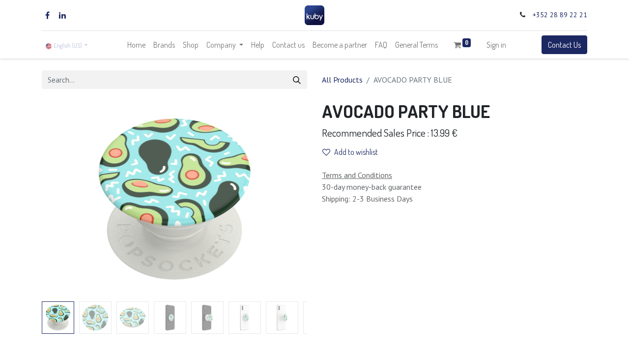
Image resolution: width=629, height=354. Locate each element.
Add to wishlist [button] (356, 152)
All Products (342, 80)
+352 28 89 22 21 (560, 14)
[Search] (296, 79)
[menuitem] (136, 45)
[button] (62, 199)
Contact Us (564, 45)
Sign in (496, 45)
